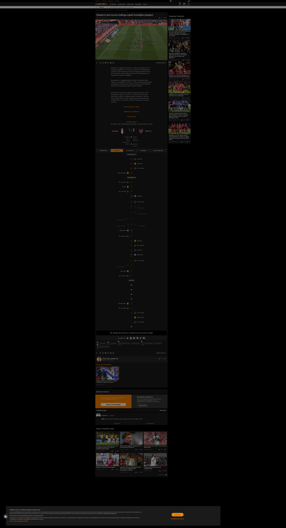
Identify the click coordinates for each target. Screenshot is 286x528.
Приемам (177, 514)
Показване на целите (177, 518)
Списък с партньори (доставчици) (19, 521)
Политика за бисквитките (110, 513)
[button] (5, 516)
